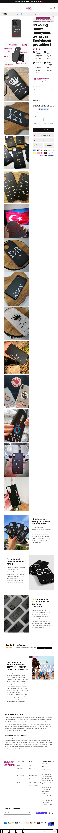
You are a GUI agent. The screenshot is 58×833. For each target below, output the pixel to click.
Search (19, 765)
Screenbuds (32, 779)
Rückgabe (19, 779)
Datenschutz (20, 775)
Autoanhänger (33, 775)
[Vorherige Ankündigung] (3, 1)
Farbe (34, 93)
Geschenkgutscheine (35, 782)
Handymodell (36, 86)
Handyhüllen (32, 768)
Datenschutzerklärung (43, 828)
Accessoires (32, 772)
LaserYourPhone (15, 828)
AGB (18, 772)
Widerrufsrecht (32, 828)
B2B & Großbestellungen (22, 783)
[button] (3, 7)
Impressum (20, 768)
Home (31, 765)
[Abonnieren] (29, 813)
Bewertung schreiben (45, 648)
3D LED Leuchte (33, 785)
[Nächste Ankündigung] (55, 1)
